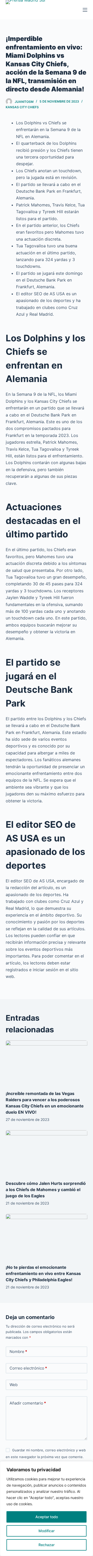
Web (14, 1384)
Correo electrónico (28, 1368)
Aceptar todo (46, 1517)
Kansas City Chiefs (22, 107)
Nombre (18, 1351)
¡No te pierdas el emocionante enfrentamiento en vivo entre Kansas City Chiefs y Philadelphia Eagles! (43, 1273)
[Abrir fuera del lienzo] (85, 10)
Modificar (46, 1531)
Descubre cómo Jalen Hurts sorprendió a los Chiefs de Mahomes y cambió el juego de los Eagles (46, 1189)
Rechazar (46, 1545)
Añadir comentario (28, 1403)
